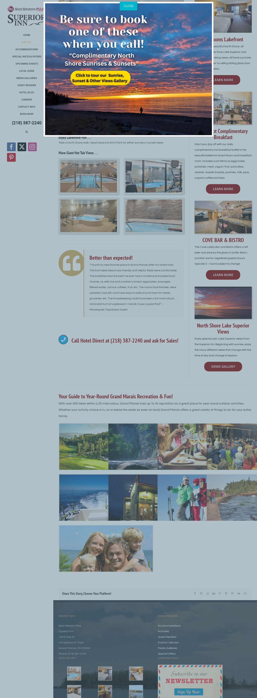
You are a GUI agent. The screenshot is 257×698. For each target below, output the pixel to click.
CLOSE (129, 6)
